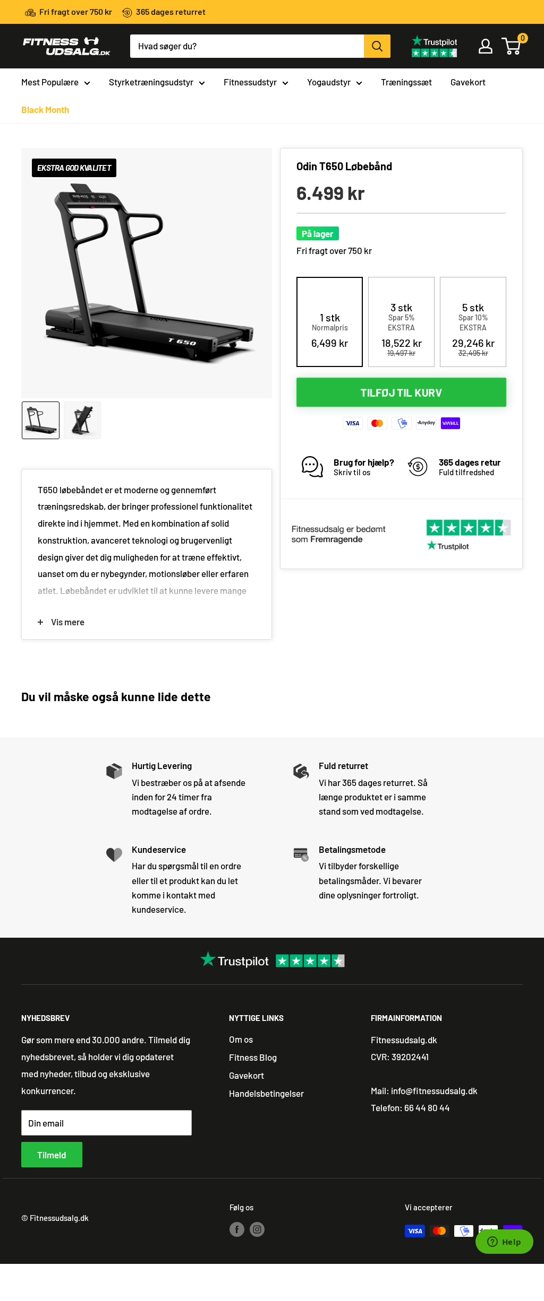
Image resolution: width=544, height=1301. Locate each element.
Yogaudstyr (329, 81)
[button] (329, 330)
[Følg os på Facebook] (237, 1229)
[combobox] (247, 46)
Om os (241, 1039)
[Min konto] (485, 46)
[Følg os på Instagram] (257, 1229)
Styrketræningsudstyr (151, 81)
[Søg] (377, 46)
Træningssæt (406, 81)
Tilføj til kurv (402, 392)
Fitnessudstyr (250, 81)
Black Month (45, 109)
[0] (512, 46)
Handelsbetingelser (266, 1093)
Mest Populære (50, 81)
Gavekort (468, 81)
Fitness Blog (253, 1057)
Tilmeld (51, 1154)
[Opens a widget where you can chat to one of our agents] (504, 1242)
